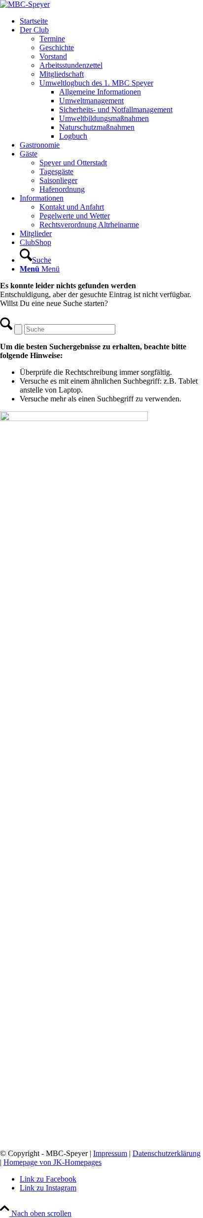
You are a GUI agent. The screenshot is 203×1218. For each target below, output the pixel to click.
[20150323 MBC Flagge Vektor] (25, 4)
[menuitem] (111, 21)
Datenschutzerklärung (167, 1153)
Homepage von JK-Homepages (52, 1162)
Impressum (110, 1153)
